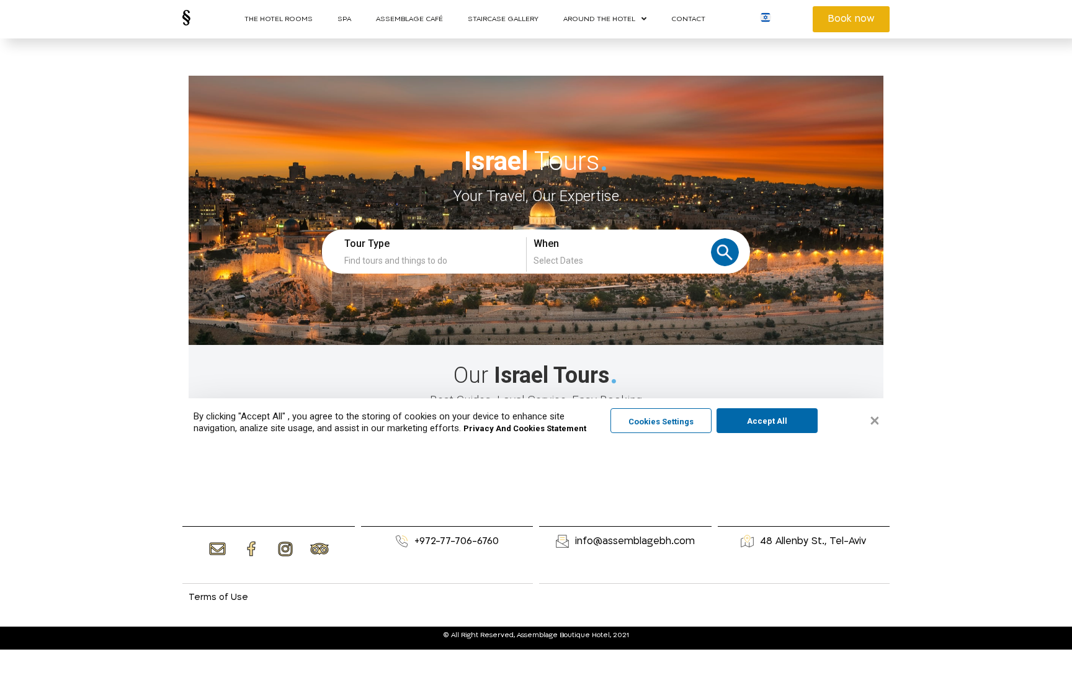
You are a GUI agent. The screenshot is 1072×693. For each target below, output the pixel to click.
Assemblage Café (409, 19)
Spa (344, 19)
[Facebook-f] (251, 549)
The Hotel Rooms (278, 19)
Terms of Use (218, 597)
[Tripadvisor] (319, 548)
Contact (688, 19)
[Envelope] (217, 548)
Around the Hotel (599, 19)
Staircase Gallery (503, 19)
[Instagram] (285, 548)
